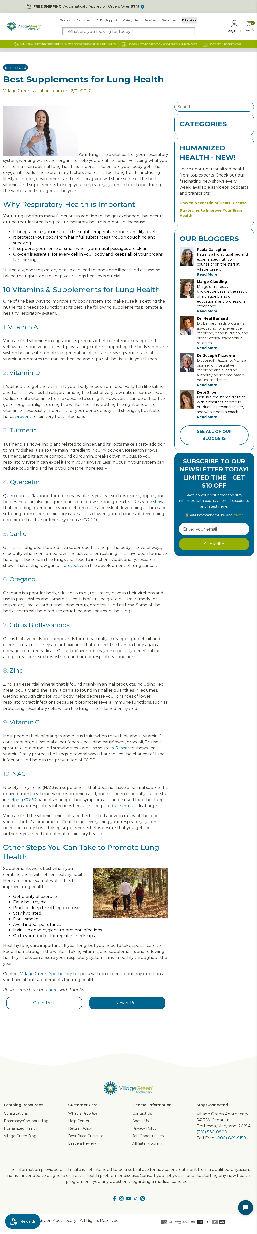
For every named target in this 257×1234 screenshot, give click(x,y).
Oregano (22, 579)
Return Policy (80, 1128)
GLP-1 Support (106, 20)
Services (150, 20)
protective (73, 565)
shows (159, 501)
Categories (131, 20)
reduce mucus (121, 805)
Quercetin (25, 482)
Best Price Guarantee (87, 1136)
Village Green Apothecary (46, 973)
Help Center (78, 1121)
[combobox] (128, 31)
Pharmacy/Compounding (26, 1121)
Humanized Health (20, 1128)
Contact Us (142, 1113)
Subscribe (214, 544)
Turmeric (23, 430)
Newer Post (127, 1002)
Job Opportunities (148, 1136)
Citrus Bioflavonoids (39, 625)
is (61, 565)
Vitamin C (24, 722)
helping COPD (22, 799)
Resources (169, 20)
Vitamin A (23, 327)
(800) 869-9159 (231, 1138)
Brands (65, 20)
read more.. (208, 274)
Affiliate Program (147, 1143)
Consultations (16, 1113)
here (33, 989)
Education (189, 20)
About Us (140, 1121)
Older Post (44, 1002)
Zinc (16, 670)
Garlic (17, 533)
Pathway (83, 20)
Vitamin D (24, 372)
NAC (19, 773)
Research (124, 748)
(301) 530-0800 (212, 1132)
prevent (23, 416)
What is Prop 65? (83, 1113)
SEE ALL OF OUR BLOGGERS (214, 435)
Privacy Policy (144, 1128)
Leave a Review (82, 1143)
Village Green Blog (20, 1136)
